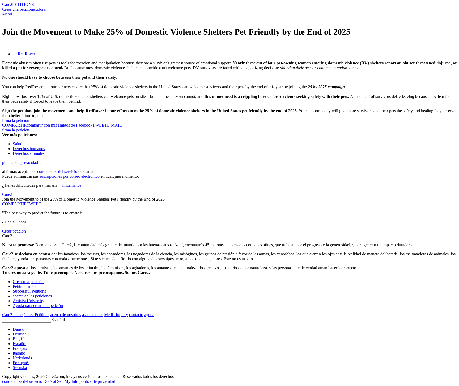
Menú (7, 14)
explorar (40, 9)
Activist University (28, 300)
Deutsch (20, 334)
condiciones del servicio (57, 171)
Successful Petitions (29, 291)
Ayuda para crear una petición (38, 305)
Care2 (7, 4)
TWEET (99, 125)
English (19, 339)
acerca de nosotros (65, 314)
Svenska (20, 367)
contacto (136, 314)
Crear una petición (17, 9)
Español (58, 319)
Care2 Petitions (36, 314)
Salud (17, 144)
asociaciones (92, 314)
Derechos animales (28, 153)
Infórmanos (71, 185)
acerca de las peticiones (32, 296)
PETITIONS (23, 4)
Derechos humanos (29, 148)
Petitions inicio (25, 286)
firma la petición (15, 120)
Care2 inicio (12, 314)
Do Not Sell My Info (60, 381)
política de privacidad (20, 162)
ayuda (149, 314)
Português (21, 362)
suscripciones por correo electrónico (70, 176)
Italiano (19, 353)
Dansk (18, 329)
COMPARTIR (14, 204)
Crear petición (14, 231)
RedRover (26, 54)
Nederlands (22, 358)
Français (20, 348)
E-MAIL (114, 125)
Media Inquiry (116, 314)
